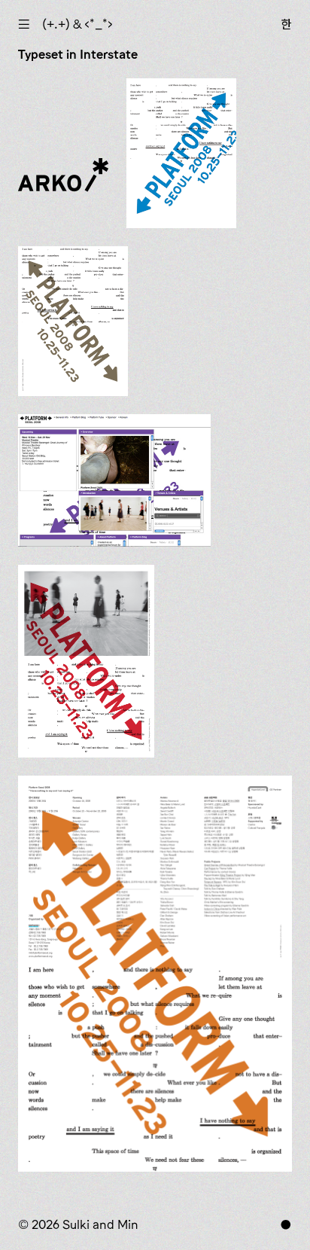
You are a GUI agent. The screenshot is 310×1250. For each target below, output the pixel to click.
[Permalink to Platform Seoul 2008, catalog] (181, 153)
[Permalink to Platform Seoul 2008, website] (114, 480)
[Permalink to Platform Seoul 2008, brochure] (73, 321)
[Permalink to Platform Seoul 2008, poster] (155, 974)
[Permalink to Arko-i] (63, 183)
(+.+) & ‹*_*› (77, 24)
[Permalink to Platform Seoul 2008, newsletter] (86, 661)
